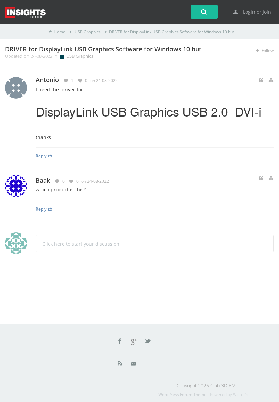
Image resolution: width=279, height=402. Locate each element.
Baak (43, 180)
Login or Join (256, 12)
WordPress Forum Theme (183, 394)
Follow (267, 50)
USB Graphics (87, 32)
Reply (41, 155)
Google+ (134, 342)
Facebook (120, 342)
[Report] (271, 80)
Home (59, 32)
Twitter (148, 342)
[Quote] (261, 80)
